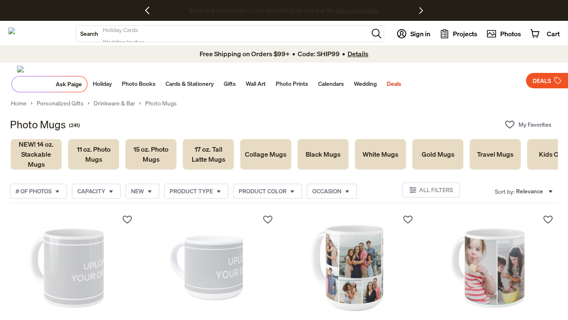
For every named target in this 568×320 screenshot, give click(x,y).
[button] (376, 33)
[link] (36, 154)
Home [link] (19, 103)
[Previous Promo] (150, 10)
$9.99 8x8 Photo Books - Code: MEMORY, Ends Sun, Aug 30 (261, 10)
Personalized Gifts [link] (60, 103)
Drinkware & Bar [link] (114, 103)
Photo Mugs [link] (161, 103)
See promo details (356, 10)
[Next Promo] (421, 10)
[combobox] (222, 34)
